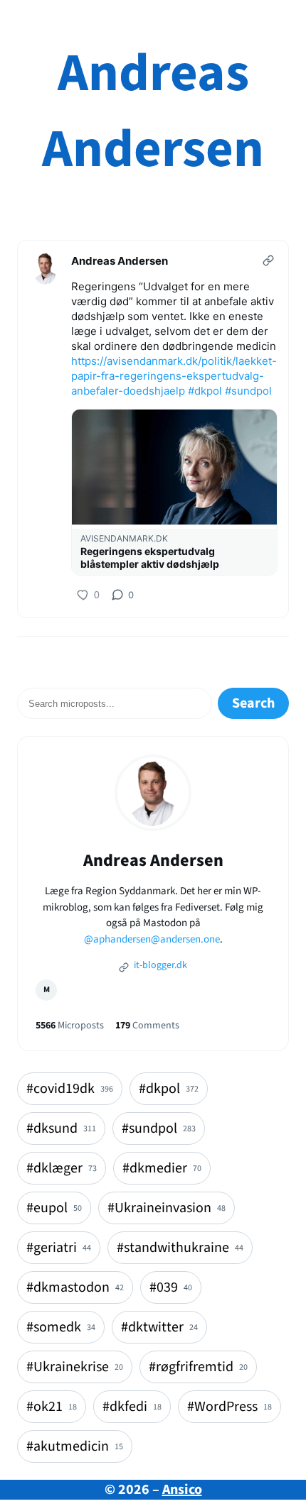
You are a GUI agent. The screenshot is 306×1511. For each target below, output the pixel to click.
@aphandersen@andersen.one (152, 939)
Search (253, 703)
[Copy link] (268, 260)
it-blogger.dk (159, 965)
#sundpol (248, 390)
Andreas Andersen (153, 111)
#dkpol (205, 390)
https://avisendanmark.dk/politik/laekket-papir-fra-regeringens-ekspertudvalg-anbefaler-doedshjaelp (174, 375)
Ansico (182, 1490)
